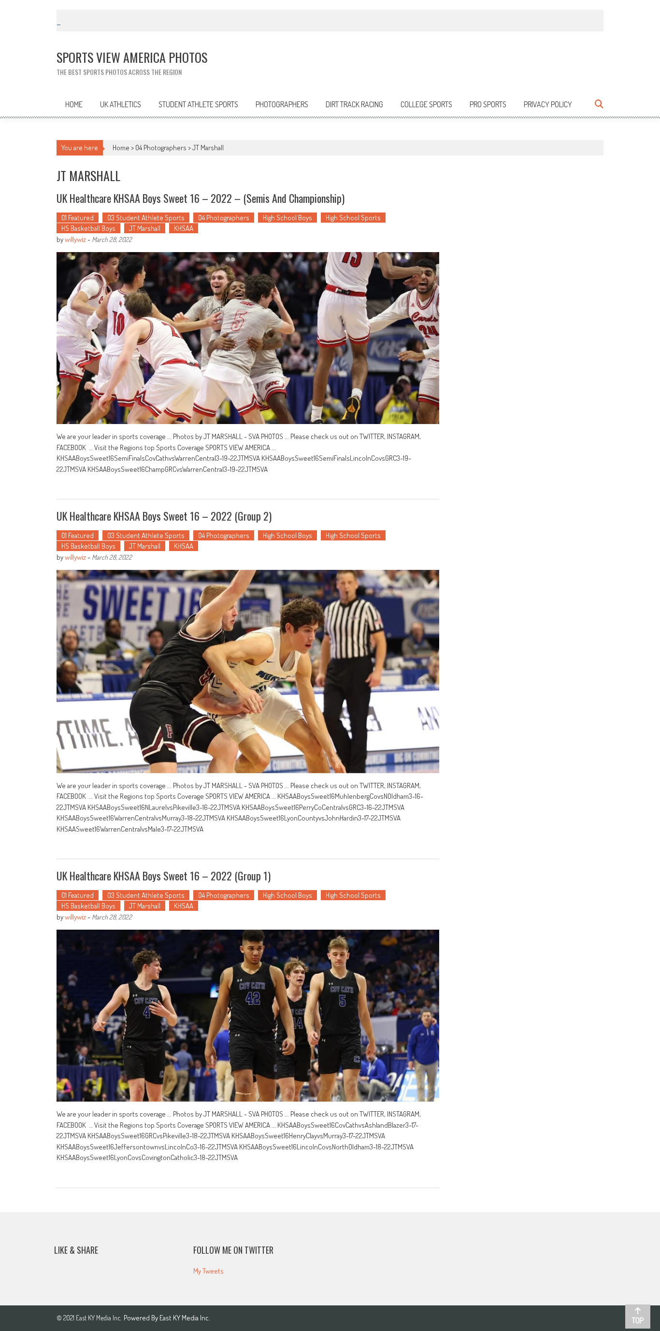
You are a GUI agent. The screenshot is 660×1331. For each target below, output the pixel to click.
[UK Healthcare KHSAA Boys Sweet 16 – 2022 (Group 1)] (248, 1016)
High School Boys (287, 217)
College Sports (426, 104)
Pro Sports (488, 104)
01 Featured (77, 217)
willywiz (75, 239)
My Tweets (208, 1270)
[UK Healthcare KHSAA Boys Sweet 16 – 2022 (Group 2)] (248, 671)
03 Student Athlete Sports (146, 217)
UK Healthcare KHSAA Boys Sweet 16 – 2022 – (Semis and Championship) (200, 198)
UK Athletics (120, 104)
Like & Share (76, 1250)
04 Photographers (161, 147)
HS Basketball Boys (88, 228)
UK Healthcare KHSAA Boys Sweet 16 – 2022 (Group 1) (164, 875)
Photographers (282, 104)
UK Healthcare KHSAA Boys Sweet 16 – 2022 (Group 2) (164, 516)
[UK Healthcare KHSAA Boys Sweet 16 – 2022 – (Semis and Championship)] (248, 338)
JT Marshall (144, 228)
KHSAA (183, 228)
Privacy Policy (548, 104)
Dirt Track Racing (354, 104)
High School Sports (353, 217)
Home (74, 104)
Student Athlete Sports (198, 104)
